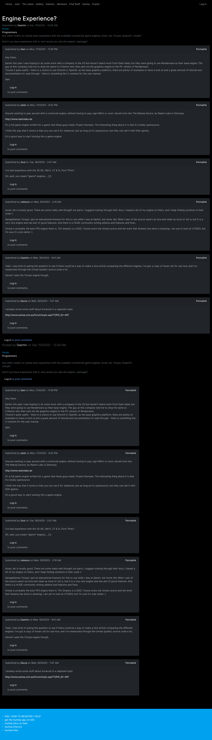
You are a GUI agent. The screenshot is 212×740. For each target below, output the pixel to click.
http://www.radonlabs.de (18, 119)
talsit (23, 105)
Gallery (40, 4)
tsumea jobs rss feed (16, 723)
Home (9, 4)
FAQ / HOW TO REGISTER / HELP (23, 716)
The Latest (28, 4)
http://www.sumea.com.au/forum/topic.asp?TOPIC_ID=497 (37, 315)
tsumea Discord (13, 726)
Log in (203, 4)
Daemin (22, 25)
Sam (23, 49)
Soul (23, 162)
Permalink (201, 49)
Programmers (9, 32)
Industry (50, 4)
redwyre (25, 201)
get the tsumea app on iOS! (19, 719)
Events (96, 4)
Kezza (24, 300)
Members (62, 4)
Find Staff (74, 4)
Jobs (17, 4)
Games (86, 4)
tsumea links (11, 730)
